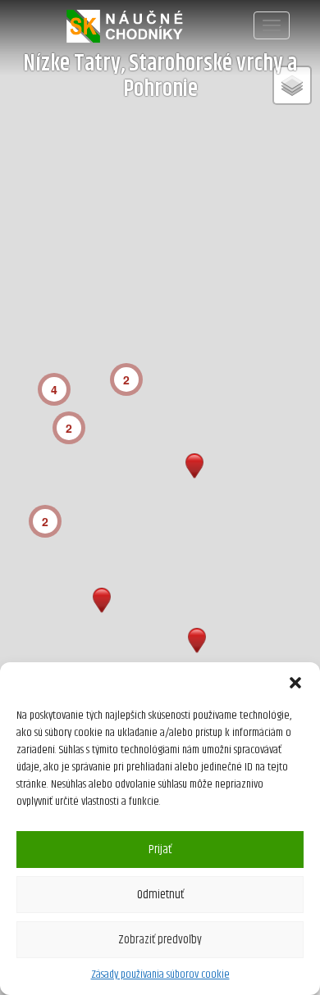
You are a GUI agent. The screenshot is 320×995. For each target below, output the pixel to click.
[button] (295, 683)
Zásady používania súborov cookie (160, 974)
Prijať (160, 849)
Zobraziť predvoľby (160, 939)
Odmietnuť (160, 894)
